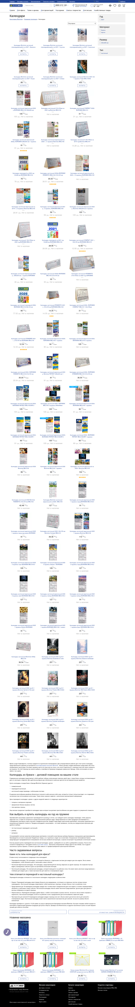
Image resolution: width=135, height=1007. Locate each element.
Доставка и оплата (22, 1)
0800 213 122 (61, 5)
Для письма (87, 10)
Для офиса (21, 10)
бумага (103, 30)
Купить (23, 54)
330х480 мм (104, 43)
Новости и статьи (44, 995)
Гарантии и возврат (49, 1)
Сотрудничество (62, 1)
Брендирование (35, 1)
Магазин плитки (102, 990)
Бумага (12, 10)
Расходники (60, 10)
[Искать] (50, 5)
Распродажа (42, 997)
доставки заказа (43, 844)
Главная (12, 1)
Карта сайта (42, 1002)
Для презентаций (47, 10)
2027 (102, 20)
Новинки (41, 999)
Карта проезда (83, 6)
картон (103, 32)
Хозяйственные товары (102, 10)
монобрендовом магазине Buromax (47, 765)
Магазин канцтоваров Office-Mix (107, 988)
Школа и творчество (73, 10)
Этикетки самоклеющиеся (111, 912)
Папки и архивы (33, 10)
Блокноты (15, 912)
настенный (104, 53)
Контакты (72, 1)
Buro (17, 5)
